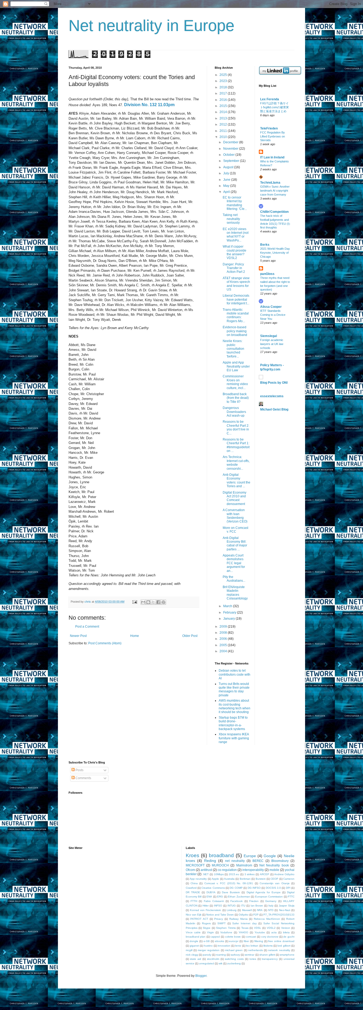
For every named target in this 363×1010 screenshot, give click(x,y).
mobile (274, 870)
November (231, 148)
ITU (243, 905)
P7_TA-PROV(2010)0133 (278, 914)
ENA (209, 896)
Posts (79, 770)
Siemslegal (268, 336)
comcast (251, 936)
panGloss (267, 274)
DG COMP (236, 887)
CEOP (274, 878)
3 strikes (249, 874)
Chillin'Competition (274, 212)
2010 (224, 137)
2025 (224, 75)
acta (274, 932)
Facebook (236, 901)
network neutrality (279, 950)
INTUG (231, 905)
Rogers (206, 923)
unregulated (206, 963)
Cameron (288, 878)
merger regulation (209, 950)
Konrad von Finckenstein (205, 910)
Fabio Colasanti (214, 901)
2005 (224, 645)
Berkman (245, 878)
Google (270, 856)
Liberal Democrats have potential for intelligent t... (236, 299)
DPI (288, 887)
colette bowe (233, 936)
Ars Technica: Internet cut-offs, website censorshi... (236, 462)
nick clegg (192, 954)
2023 (224, 81)
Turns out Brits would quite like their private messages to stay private (234, 689)
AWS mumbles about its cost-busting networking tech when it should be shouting (234, 706)
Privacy (218, 918)
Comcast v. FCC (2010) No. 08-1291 (228, 883)
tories (253, 958)
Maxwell (247, 910)
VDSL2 (271, 927)
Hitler (205, 905)
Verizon (285, 927)
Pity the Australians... (234, 578)
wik (220, 963)
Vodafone (226, 932)
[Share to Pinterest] (163, 602)
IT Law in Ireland (272, 157)
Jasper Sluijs (286, 905)
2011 (224, 131)
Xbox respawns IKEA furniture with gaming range (234, 738)
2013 (224, 118)
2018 (224, 87)
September (231, 161)
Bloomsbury (280, 861)
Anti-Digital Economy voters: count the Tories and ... (236, 480)
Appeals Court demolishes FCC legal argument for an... (234, 563)
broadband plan (196, 936)
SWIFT (221, 923)
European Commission (269, 896)
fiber (246, 941)
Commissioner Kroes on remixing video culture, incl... (235, 382)
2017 (224, 93)
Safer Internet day (244, 923)
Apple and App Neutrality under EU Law (236, 366)
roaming (221, 954)
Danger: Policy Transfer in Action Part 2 (234, 268)
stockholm (213, 958)
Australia (229, 878)
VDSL (257, 927)
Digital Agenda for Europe (264, 892)
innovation (224, 945)
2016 (224, 100)
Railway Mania (238, 918)
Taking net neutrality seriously (231, 219)
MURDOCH (220, 865)
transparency (270, 958)
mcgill (189, 950)
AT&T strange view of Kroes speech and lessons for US (236, 283)
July (226, 173)
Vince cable (193, 932)
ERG (220, 896)
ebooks (219, 941)
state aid (195, 958)
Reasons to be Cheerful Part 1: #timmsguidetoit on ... (236, 445)
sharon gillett (267, 954)
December (231, 142)
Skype (206, 927)
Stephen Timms (225, 927)
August (228, 167)
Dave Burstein (231, 892)
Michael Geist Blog (274, 409)
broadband (221, 855)
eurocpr (233, 941)
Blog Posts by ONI (274, 383)
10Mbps (219, 874)
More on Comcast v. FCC (235, 529)
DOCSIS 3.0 (273, 887)
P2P (256, 914)
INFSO (218, 905)
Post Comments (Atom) (104, 643)
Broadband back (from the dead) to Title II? (236, 398)
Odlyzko (243, 914)
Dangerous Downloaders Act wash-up (234, 411)
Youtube (260, 932)
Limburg (232, 910)
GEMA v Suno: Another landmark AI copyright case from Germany (275, 190)
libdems (268, 945)
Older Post (189, 636)
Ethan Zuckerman (239, 896)
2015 (224, 106)
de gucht (288, 936)
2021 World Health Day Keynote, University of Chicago (275, 252)
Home (134, 636)
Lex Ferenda (269, 99)
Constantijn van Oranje (275, 883)
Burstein (261, 878)
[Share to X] (153, 602)
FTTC (291, 896)
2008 (224, 633)
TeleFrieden (269, 128)
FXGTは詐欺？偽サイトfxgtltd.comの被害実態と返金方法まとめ (274, 107)
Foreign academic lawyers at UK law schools (271, 343)
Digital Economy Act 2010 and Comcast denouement (234, 498)
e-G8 (207, 941)
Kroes (192, 855)
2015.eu (234, 874)
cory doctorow (269, 936)
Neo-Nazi (284, 910)
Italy (270, 905)
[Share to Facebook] (158, 602)
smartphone (287, 954)
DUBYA (211, 892)
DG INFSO (254, 887)
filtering (258, 941)
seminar (249, 954)
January (229, 618)
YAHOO (243, 932)
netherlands (255, 950)
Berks (264, 245)
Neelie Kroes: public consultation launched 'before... (233, 348)
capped (215, 936)
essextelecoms (272, 396)
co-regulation (227, 870)
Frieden (254, 901)
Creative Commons (213, 887)
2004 (224, 651)
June (227, 180)
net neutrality (235, 861)
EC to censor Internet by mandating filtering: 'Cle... (235, 203)
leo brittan (252, 945)
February (230, 612)
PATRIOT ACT (199, 918)
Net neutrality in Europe (151, 25)
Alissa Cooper (271, 307)
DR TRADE (193, 892)
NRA (260, 910)
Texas (244, 927)
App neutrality (198, 878)
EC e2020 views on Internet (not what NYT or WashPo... (235, 234)
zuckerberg (234, 963)
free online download (281, 941)
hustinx (208, 945)
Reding (210, 860)
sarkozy (235, 954)
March (228, 606)
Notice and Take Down (220, 914)
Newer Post (78, 636)
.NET (205, 874)
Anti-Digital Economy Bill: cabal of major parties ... (235, 543)
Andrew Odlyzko (284, 874)
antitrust (206, 870)
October (229, 155)
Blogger (200, 976)
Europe (250, 856)
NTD (270, 910)
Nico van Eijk (193, 914)
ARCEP (264, 874)
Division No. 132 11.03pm (149, 104)
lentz (238, 945)
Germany (270, 901)
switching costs (234, 958)
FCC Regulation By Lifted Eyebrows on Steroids (272, 136)
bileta (286, 932)
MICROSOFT (195, 865)
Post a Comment (87, 626)
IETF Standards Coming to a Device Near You (272, 314)
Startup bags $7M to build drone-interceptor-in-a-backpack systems (233, 723)
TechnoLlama (270, 182)
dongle (194, 941)
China (194, 883)
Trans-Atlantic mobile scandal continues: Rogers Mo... (236, 315)
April (227, 192)
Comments (83, 778)
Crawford (191, 887)
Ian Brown (257, 905)
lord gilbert (283, 945)
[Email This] (143, 602)
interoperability (253, 870)
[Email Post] (134, 601)
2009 (224, 626)
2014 (224, 112)
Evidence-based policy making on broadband (235, 331)
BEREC (258, 861)
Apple (215, 878)
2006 (224, 639)
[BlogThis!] (148, 602)
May (226, 186)
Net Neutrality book (274, 865)
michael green (234, 950)
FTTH (194, 901)
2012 (224, 124)
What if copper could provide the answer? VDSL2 (234, 252)
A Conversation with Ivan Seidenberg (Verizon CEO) (235, 515)
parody (207, 954)
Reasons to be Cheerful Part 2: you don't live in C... (236, 427)
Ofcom (190, 870)
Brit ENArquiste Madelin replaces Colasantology (235, 592)
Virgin (210, 932)
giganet (194, 945)
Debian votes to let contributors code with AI (234, 674)
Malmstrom (244, 865)
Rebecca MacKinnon (267, 918)
